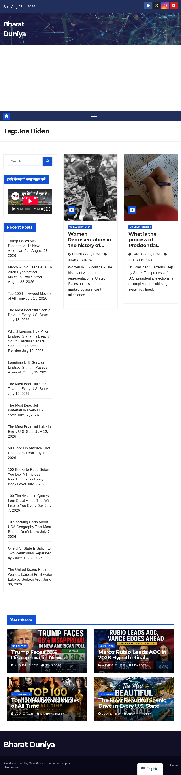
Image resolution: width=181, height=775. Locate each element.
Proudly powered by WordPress (23, 763)
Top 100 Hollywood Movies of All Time (45, 703)
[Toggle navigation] (94, 116)
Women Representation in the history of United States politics (89, 245)
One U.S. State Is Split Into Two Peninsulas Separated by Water (29, 553)
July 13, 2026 (24, 713)
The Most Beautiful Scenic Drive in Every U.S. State (132, 703)
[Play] (13, 209)
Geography (107, 694)
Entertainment (21, 694)
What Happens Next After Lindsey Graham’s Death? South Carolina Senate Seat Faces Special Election (29, 341)
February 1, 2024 (86, 254)
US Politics (19, 646)
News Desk (53, 665)
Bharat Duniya (29, 744)
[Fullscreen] (48, 209)
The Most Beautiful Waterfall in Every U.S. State (26, 410)
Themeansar (11, 767)
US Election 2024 (79, 227)
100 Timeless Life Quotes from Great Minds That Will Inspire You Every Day (29, 500)
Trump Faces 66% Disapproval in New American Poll (24, 246)
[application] (30, 201)
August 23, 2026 (27, 665)
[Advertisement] (90, 78)
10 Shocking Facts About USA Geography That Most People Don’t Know (29, 527)
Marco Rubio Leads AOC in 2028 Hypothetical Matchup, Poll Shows (30, 272)
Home (174, 765)
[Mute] (43, 209)
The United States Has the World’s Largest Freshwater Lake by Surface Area (30, 574)
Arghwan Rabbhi (52, 713)
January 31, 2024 (147, 254)
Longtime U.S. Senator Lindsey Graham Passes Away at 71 (27, 367)
